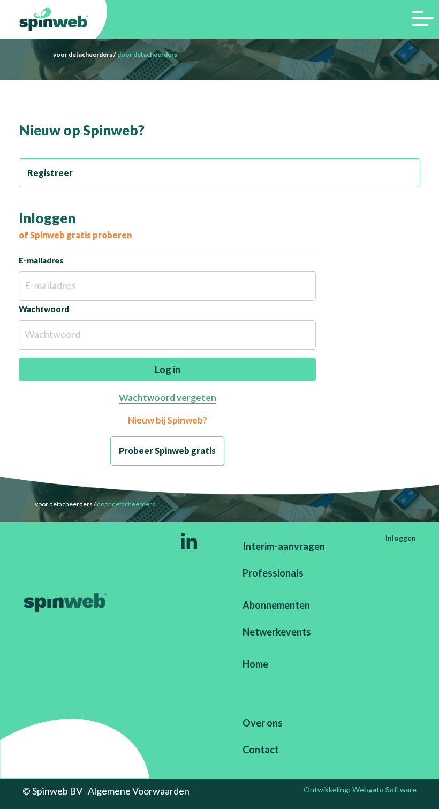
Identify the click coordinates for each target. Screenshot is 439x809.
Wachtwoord (44, 309)
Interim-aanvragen (284, 546)
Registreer (50, 173)
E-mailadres (41, 260)
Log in (167, 369)
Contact (261, 749)
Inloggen (400, 537)
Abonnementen (276, 605)
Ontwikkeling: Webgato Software (360, 789)
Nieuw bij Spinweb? (167, 420)
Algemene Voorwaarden (139, 791)
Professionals (273, 573)
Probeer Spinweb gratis (167, 450)
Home (255, 664)
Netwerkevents (277, 632)
